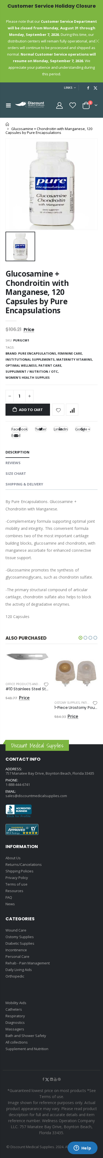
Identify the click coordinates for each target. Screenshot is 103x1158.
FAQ (8, 897)
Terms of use (16, 884)
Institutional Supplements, (30, 359)
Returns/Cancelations (23, 864)
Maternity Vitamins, (75, 359)
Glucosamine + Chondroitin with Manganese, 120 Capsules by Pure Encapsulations (37, 291)
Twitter (40, 429)
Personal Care (17, 956)
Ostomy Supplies (67, 703)
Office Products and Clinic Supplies (33, 684)
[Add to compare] (72, 410)
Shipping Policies (19, 871)
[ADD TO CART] (40, 662)
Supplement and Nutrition (26, 1048)
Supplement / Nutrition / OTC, (32, 371)
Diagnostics (15, 1022)
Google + (82, 429)
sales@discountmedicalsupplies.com (36, 795)
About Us (13, 857)
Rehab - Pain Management (27, 963)
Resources (14, 890)
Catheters (13, 1009)
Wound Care (15, 930)
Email (16, 435)
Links (68, 87)
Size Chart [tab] (15, 473)
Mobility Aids (15, 1002)
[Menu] (8, 105)
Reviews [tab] (13, 462)
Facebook (20, 429)
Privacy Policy (16, 877)
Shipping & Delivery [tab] (24, 484)
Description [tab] (17, 452)
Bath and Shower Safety (25, 1035)
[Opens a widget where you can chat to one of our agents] (82, 1148)
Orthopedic (14, 976)
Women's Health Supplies (27, 377)
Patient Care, (50, 365)
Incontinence (16, 949)
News (10, 903)
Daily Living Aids (18, 969)
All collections (16, 1042)
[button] (80, 637)
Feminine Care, (70, 353)
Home (7, 124)
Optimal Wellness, (21, 365)
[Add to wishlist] (58, 410)
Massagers (14, 1029)
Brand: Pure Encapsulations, (31, 353)
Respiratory (15, 1015)
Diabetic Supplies (19, 943)
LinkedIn (61, 429)
